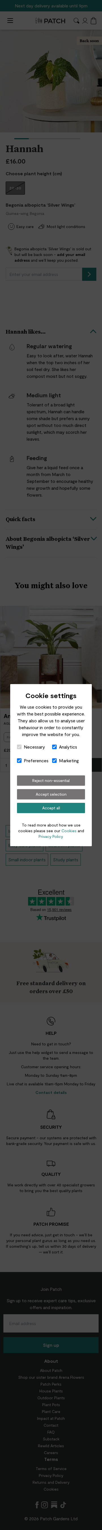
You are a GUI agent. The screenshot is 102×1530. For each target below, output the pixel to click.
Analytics (68, 746)
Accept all (51, 807)
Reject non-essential (51, 780)
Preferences (36, 760)
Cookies (68, 830)
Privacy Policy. (51, 836)
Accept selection (51, 794)
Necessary (34, 746)
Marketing (69, 760)
